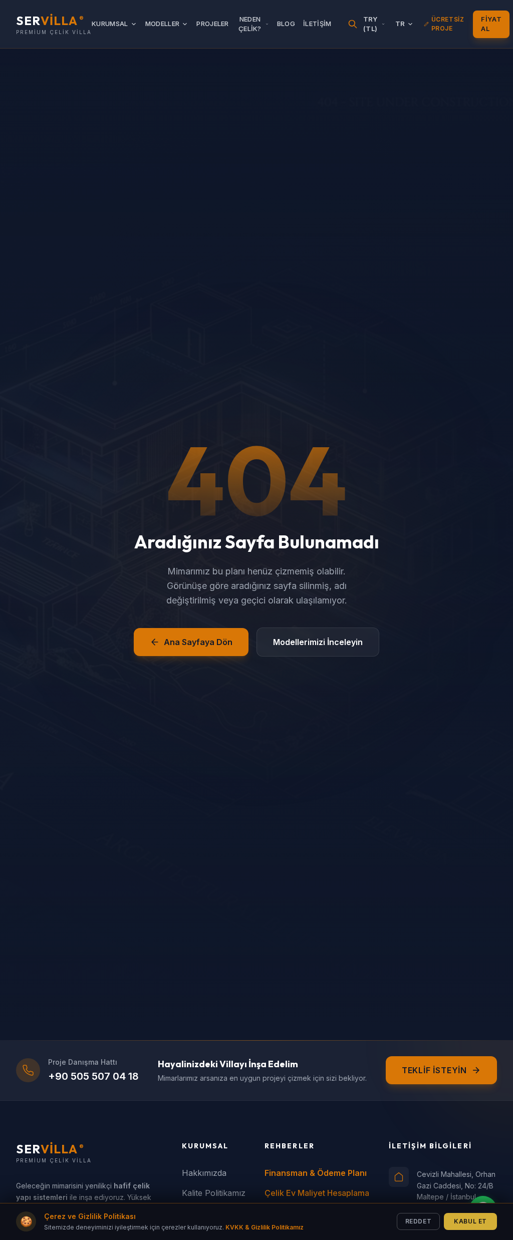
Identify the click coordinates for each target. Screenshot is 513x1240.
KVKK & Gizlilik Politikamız (264, 1227)
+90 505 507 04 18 (93, 1076)
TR (400, 24)
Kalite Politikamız (213, 1193)
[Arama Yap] (353, 24)
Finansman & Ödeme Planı (316, 1173)
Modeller (162, 24)
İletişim (317, 24)
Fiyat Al (491, 24)
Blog (286, 24)
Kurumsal (110, 24)
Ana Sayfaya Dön (198, 642)
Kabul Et (470, 1221)
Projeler (212, 24)
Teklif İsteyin (434, 1070)
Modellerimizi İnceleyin (318, 642)
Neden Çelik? (250, 24)
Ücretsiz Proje (447, 24)
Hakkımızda (204, 1173)
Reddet (418, 1221)
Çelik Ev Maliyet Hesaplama (317, 1193)
